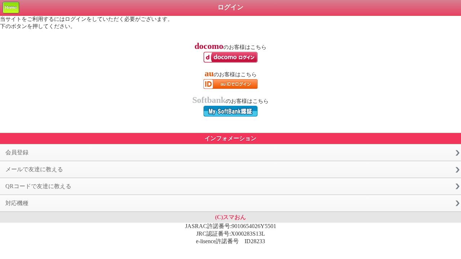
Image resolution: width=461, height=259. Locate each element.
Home (11, 7)
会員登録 (16, 152)
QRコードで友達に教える (38, 186)
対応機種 (16, 203)
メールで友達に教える (34, 169)
